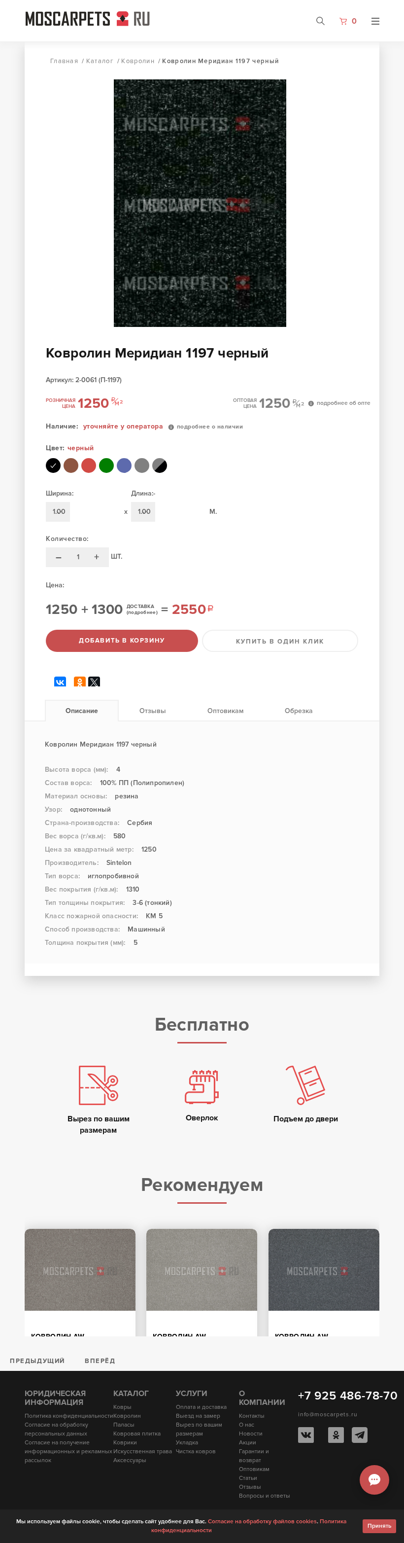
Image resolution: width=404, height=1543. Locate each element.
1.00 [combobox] (59, 511)
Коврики (125, 1442)
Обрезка (299, 711)
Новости (251, 1433)
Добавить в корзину (122, 641)
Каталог (100, 61)
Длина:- (143, 493)
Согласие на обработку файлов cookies (262, 1521)
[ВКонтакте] (60, 681)
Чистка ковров (196, 1451)
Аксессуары (129, 1460)
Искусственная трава (142, 1451)
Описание (82, 711)
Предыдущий (37, 1361)
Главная (64, 61)
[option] (207, 203)
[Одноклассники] (80, 681)
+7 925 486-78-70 (348, 1396)
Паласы (124, 1425)
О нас (246, 1425)
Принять (379, 1526)
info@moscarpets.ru (327, 1414)
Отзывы (152, 711)
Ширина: (59, 493)
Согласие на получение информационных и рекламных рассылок (68, 1451)
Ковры (122, 1407)
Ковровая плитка (137, 1433)
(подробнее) (142, 612)
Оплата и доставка (201, 1407)
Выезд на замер (198, 1416)
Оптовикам (225, 711)
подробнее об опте (343, 403)
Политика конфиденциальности (69, 1416)
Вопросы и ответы (264, 1496)
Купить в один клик (280, 642)
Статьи (248, 1478)
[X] (94, 681)
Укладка (187, 1442)
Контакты (252, 1416)
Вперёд (100, 1361)
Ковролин (137, 61)
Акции (247, 1442)
